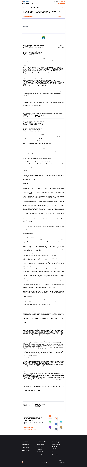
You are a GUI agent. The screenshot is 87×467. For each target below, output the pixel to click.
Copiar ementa (60, 16)
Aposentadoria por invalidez (26, 450)
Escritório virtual (39, 447)
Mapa (53, 451)
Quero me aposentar (61, 1)
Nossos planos (61, 3)
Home (23, 7)
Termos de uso (54, 453)
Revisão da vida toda (25, 442)
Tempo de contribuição (25, 447)
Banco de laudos (39, 442)
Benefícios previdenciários (56, 441)
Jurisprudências (27, 7)
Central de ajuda (54, 450)
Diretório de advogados (40, 445)
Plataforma (28, 3)
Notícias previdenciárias (40, 454)
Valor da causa (24, 445)
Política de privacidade (55, 454)
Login (57, 1)
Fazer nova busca (61, 7)
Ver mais (24, 27)
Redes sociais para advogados (41, 441)
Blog (54, 1)
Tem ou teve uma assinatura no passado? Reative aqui (31, 429)
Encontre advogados (40, 451)
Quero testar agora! (28, 427)
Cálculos (23, 3)
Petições (32, 3)
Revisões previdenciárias (56, 442)
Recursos (37, 3)
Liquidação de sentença (25, 444)
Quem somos (54, 448)
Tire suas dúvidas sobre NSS (41, 453)
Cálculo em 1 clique (25, 441)
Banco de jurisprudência (40, 444)
